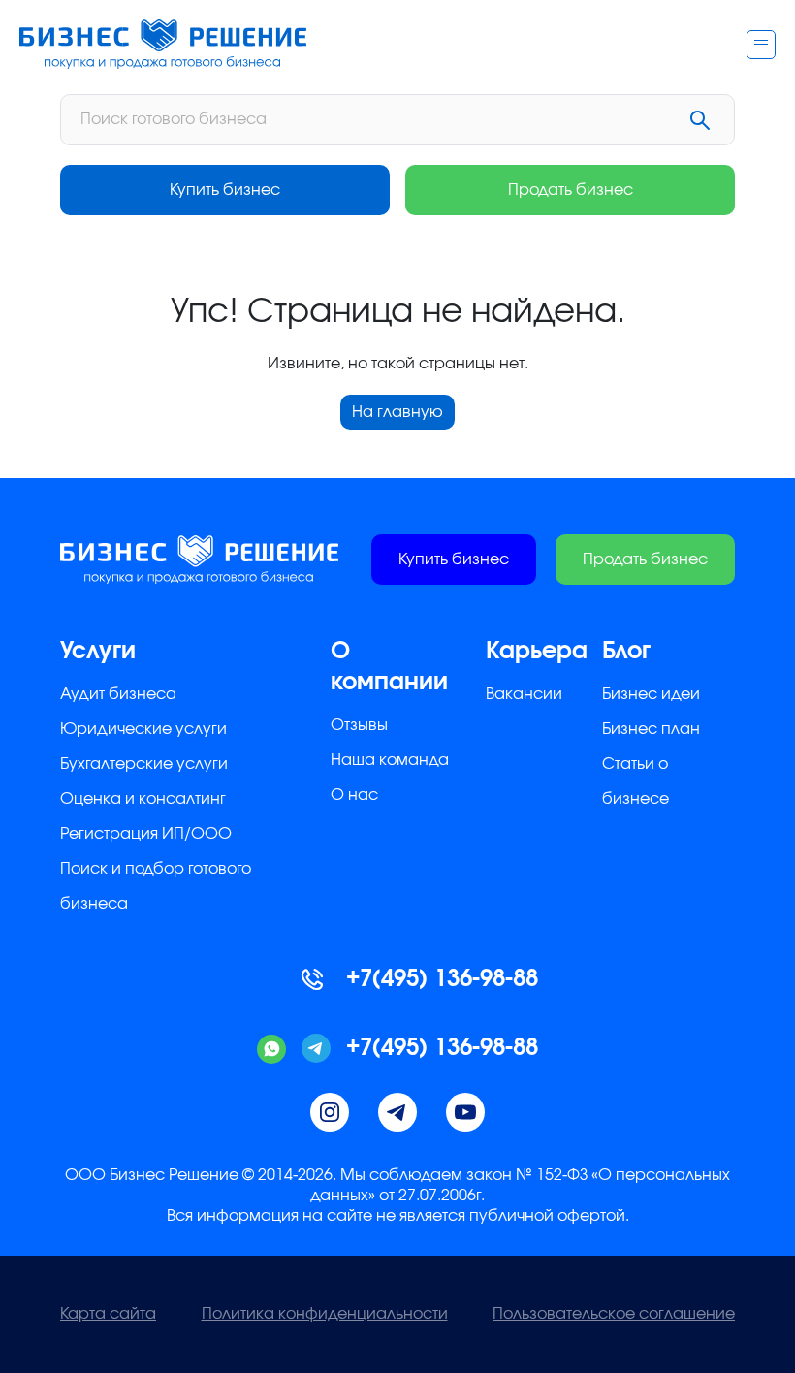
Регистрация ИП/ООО (146, 834)
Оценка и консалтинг (143, 799)
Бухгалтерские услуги (144, 764)
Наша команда (390, 760)
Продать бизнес (570, 190)
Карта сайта (108, 1314)
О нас (354, 795)
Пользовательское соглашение (614, 1314)
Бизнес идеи (651, 694)
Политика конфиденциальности (325, 1314)
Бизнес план (651, 729)
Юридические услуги (143, 729)
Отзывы (359, 725)
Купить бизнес (225, 190)
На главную (397, 412)
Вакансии (524, 694)
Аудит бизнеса (118, 694)
